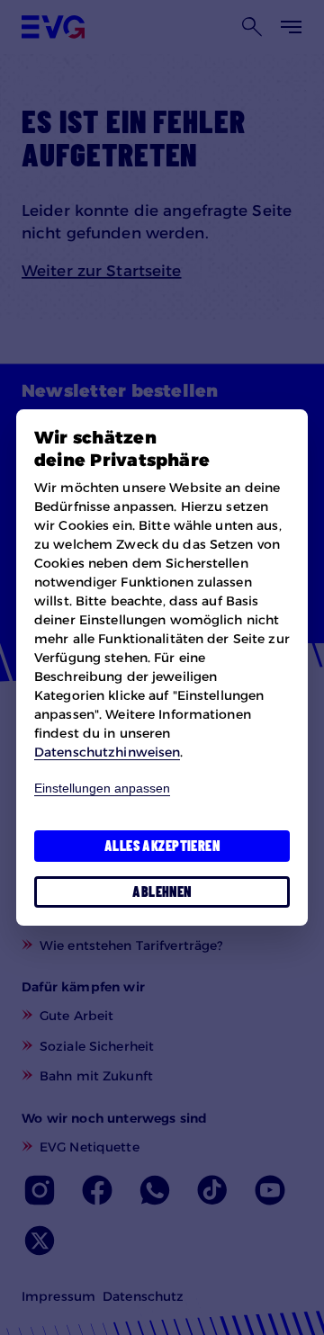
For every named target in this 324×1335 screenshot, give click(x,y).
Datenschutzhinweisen (107, 752)
